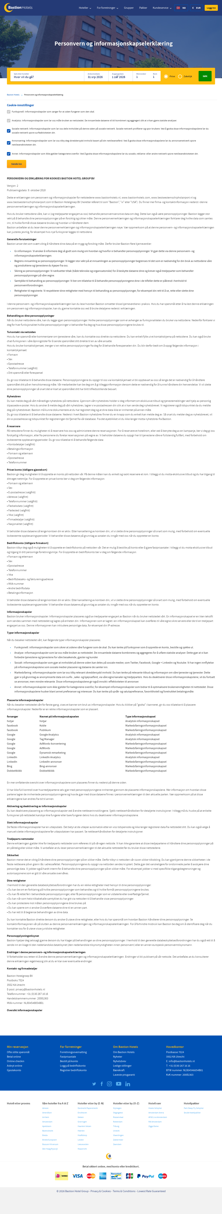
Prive (172, 76)
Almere (45, 1108)
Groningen (82, 1121)
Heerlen (81, 1130)
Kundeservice (161, 8)
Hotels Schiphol (155, 1108)
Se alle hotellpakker (192, 1112)
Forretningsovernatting (73, 1052)
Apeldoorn (46, 1126)
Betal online (14, 1057)
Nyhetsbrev (119, 1061)
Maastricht (82, 1148)
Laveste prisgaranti (124, 1075)
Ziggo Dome (153, 1126)
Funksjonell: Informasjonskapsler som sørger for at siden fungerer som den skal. (53, 111)
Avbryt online (14, 1066)
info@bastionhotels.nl (182, 1061)
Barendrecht (47, 1130)
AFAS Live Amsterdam (157, 1117)
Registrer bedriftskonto (73, 1070)
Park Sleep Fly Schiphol (193, 1108)
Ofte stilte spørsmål (18, 1052)
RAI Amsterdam (155, 1121)
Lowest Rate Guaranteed (151, 1191)
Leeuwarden (83, 1144)
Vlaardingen (118, 1135)
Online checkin (15, 1061)
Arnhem (45, 1117)
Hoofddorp (82, 1135)
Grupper (129, 8)
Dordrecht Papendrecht (88, 1108)
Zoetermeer (118, 1139)
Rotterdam (117, 1121)
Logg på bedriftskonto (73, 1066)
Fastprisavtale (68, 1057)
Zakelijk (188, 76)
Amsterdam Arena (156, 1112)
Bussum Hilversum (50, 1144)
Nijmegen (117, 1108)
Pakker (143, 8)
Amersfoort (47, 1112)
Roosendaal (118, 1117)
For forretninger (106, 8)
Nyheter (117, 1057)
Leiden (81, 1139)
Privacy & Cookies (101, 1191)
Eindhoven (82, 1112)
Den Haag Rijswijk (50, 1148)
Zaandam (117, 1144)
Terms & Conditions (124, 1191)
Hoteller (84, 8)
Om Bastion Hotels (124, 1052)
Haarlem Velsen (84, 1126)
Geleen (81, 1117)
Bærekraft (119, 1070)
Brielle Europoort (49, 1139)
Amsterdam (47, 1121)
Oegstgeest (118, 1112)
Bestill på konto (69, 1061)
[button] (211, 8)
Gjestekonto (14, 1070)
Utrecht (116, 1130)
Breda (45, 1135)
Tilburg (116, 1126)
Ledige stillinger (122, 1066)
